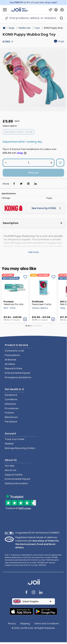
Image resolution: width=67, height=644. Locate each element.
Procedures (12, 408)
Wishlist (9, 443)
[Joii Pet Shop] (19, 10)
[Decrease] (5, 162)
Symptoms (11, 395)
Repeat (16, 320)
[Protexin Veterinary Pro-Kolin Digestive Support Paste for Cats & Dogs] (15, 286)
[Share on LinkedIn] (35, 183)
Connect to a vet (14, 350)
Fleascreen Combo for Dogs (42, 303)
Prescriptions (12, 355)
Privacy (12, 623)
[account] (56, 10)
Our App (9, 465)
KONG (6, 41)
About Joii (10, 470)
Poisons (9, 412)
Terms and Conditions (46, 623)
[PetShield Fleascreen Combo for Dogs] (43, 286)
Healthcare (24, 27)
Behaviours (11, 417)
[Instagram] (33, 592)
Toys (37, 27)
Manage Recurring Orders (20, 448)
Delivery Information (16, 483)
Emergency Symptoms (18, 377)
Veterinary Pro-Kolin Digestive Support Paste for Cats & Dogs (14, 303)
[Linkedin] (40, 592)
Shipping (25, 623)
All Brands (10, 359)
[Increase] (51, 162)
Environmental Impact (17, 373)
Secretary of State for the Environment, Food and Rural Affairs (37, 544)
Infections (10, 404)
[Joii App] (50, 10)
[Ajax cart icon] (62, 10)
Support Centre (14, 474)
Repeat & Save (13, 368)
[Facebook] (14, 183)
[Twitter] (21, 183)
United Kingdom (30, 601)
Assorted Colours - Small (18, 131)
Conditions (11, 399)
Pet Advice (11, 421)
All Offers (10, 364)
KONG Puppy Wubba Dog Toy (29, 34)
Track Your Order (14, 439)
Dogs (11, 27)
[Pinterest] (28, 183)
